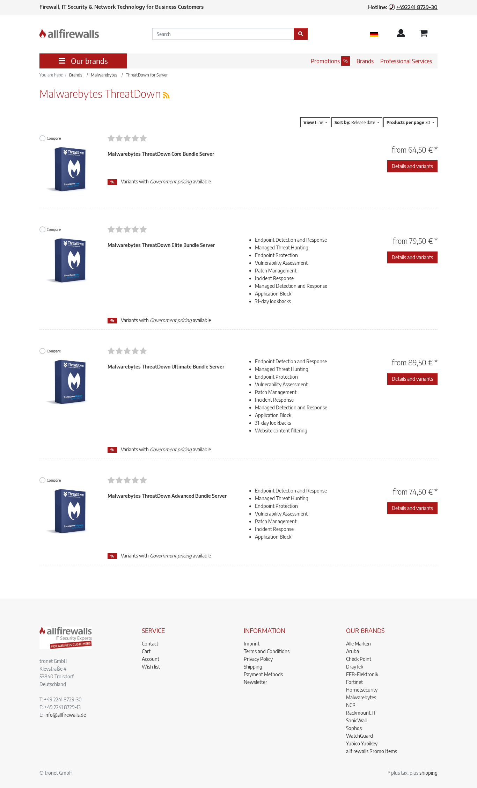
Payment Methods (263, 674)
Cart (146, 651)
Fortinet (354, 682)
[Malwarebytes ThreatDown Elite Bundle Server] (68, 264)
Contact (150, 644)
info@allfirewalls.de (65, 715)
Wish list (151, 667)
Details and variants (412, 166)
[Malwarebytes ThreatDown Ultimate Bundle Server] (68, 386)
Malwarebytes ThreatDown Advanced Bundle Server (167, 496)
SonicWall (356, 720)
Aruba (352, 651)
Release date (355, 122)
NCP (350, 705)
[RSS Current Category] (166, 95)
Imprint (251, 644)
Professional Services (406, 61)
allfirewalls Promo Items (371, 751)
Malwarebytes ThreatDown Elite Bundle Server (161, 245)
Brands (365, 61)
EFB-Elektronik (362, 674)
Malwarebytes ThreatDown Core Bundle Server (161, 154)
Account (150, 659)
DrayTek (354, 667)
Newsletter (255, 682)
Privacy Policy (258, 659)
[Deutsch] (374, 34)
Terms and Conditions (266, 651)
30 (409, 122)
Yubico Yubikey (361, 743)
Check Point (358, 659)
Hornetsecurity (361, 690)
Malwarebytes (361, 697)
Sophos (354, 728)
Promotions (325, 61)
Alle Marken (358, 644)
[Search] (301, 34)
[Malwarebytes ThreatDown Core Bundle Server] (68, 173)
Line (313, 122)
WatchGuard (359, 736)
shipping (428, 773)
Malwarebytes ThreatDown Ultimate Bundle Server (166, 367)
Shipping (253, 667)
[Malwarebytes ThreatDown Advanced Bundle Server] (68, 515)
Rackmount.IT (361, 713)
